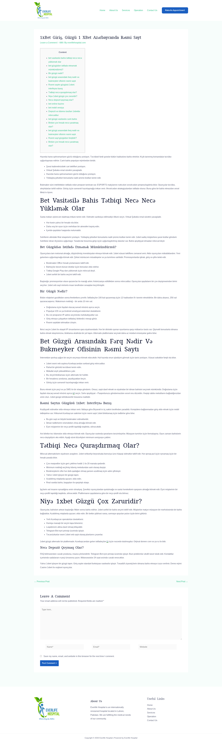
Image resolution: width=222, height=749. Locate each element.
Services (126, 10)
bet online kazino (56, 104)
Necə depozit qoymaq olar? (60, 100)
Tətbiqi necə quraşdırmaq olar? (62, 92)
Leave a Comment (48, 43)
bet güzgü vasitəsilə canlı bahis (62, 119)
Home (102, 10)
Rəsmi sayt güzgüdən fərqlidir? (62, 138)
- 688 (60, 43)
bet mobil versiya (56, 108)
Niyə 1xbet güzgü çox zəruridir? (62, 96)
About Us (113, 10)
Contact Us (152, 10)
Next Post (182, 582)
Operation (138, 10)
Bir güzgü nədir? (55, 73)
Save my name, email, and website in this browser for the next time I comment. (79, 656)
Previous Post (41, 582)
